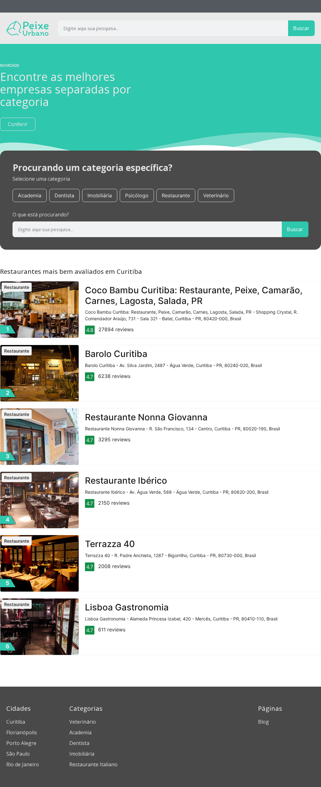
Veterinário (216, 195)
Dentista (64, 195)
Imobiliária (99, 195)
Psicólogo (137, 195)
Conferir (18, 124)
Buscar (301, 28)
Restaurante (176, 195)
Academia (29, 195)
